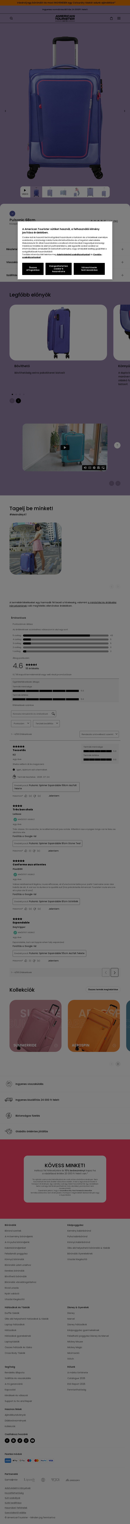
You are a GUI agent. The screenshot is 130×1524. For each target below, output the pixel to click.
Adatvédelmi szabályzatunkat (73, 254)
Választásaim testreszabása (89, 268)
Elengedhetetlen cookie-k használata (58, 269)
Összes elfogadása (33, 268)
